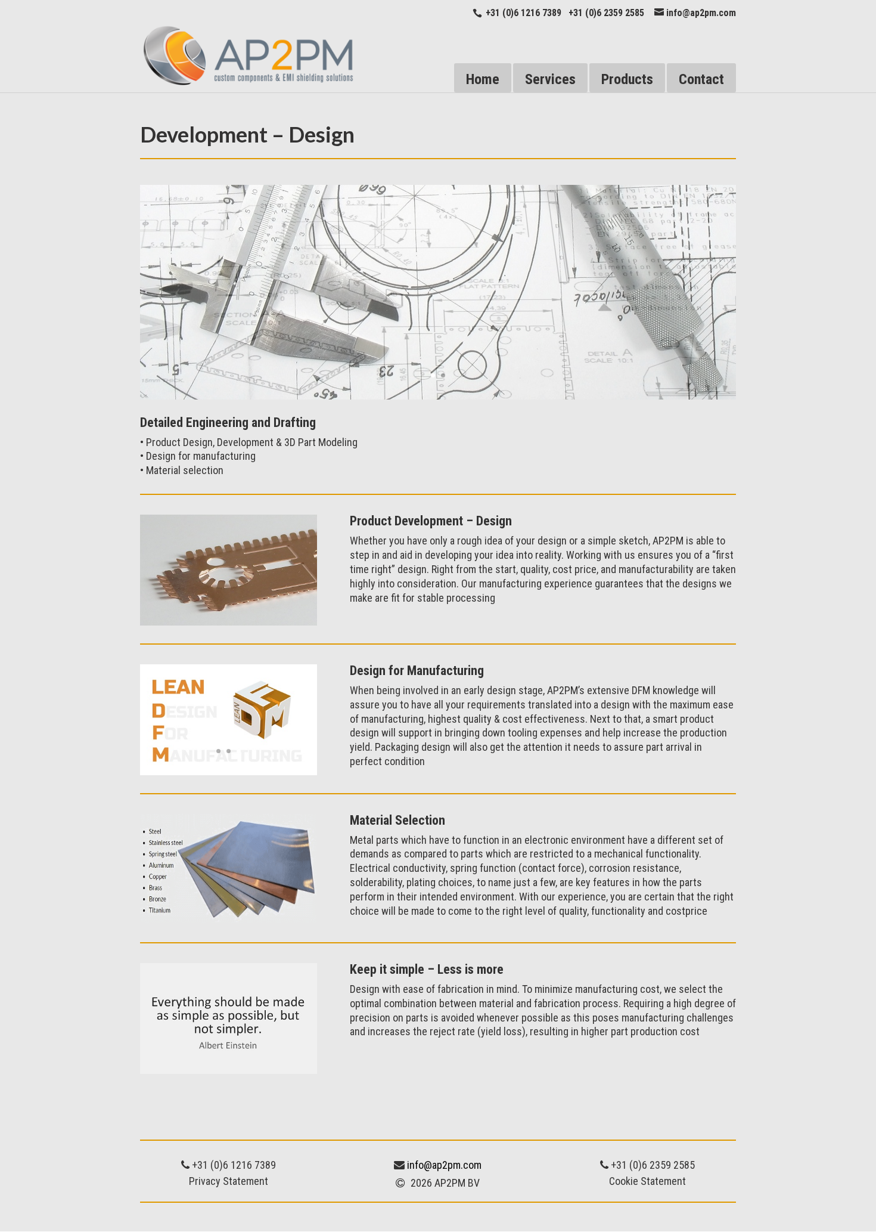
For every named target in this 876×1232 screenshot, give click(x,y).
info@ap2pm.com (444, 1165)
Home (482, 79)
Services (550, 79)
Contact (701, 79)
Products (627, 79)
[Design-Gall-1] (438, 396)
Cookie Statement (647, 1181)
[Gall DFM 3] (228, 772)
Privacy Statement (228, 1181)
